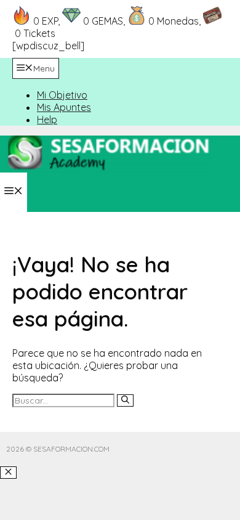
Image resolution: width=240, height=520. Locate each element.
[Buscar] (125, 400)
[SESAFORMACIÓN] (108, 169)
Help (47, 119)
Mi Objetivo (62, 95)
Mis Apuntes (64, 107)
